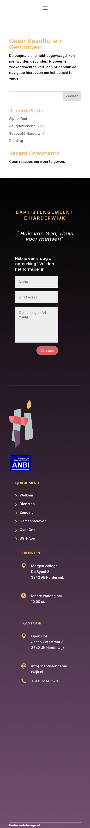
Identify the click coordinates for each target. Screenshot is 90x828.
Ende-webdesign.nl (24, 825)
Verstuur (47, 350)
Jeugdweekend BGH (26, 126)
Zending (16, 141)
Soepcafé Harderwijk (26, 133)
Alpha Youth (19, 119)
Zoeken (72, 96)
